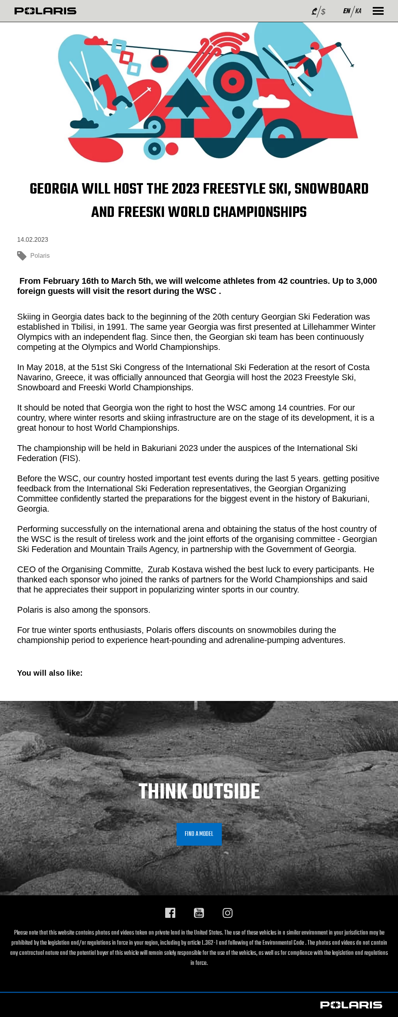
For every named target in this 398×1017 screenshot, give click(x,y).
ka (358, 11)
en (346, 11)
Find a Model (199, 834)
